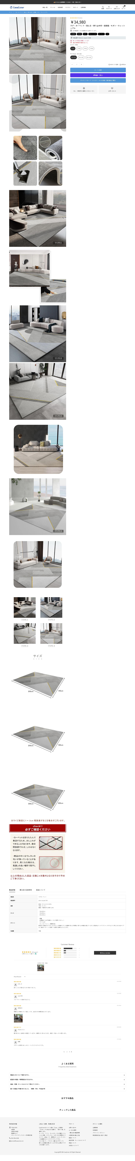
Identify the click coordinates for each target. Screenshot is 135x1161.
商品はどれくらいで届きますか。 (20, 1075)
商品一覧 (45, 7)
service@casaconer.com (17, 1141)
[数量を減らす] (72, 64)
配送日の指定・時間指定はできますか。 (22, 1079)
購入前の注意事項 (26, 890)
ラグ (107, 34)
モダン (85, 34)
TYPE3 (85, 48)
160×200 (81, 57)
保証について (72, 1143)
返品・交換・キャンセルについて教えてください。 (25, 1084)
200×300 (89, 57)
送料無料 (73, 34)
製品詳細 (12, 890)
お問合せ (123, 64)
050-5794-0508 (15, 1138)
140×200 (73, 57)
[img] (17, 981)
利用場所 (60, 7)
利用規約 (95, 1130)
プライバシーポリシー (99, 1133)
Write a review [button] (105, 953)
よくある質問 (72, 1130)
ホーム (10, 12)
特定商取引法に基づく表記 (100, 1135)
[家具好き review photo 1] (18, 1018)
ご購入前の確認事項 (74, 1133)
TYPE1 (72, 48)
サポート (75, 7)
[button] (123, 7)
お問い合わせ (112, 91)
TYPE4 (91, 48)
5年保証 (79, 34)
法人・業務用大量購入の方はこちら (83, 91)
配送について (40, 890)
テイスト (67, 7)
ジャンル (52, 7)
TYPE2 (79, 48)
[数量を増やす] (81, 64)
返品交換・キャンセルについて (77, 1140)
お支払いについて (74, 1145)
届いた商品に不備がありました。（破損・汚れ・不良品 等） (28, 1089)
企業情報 (83, 7)
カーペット (101, 34)
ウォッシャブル (92, 34)
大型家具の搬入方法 (74, 1135)
